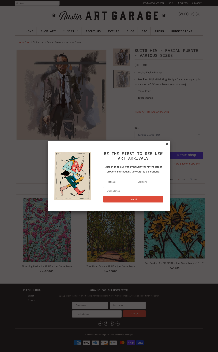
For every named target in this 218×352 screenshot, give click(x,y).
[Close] (167, 144)
